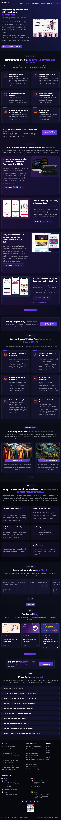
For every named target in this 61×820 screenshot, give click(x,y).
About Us (48, 746)
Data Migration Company (8, 758)
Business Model (48, 749)
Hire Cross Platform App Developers (32, 756)
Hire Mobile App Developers (33, 746)
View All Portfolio (30, 310)
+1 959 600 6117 (37, 786)
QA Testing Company (7, 762)
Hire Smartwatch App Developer (35, 759)
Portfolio (43, 3)
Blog (47, 759)
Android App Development (8, 753)
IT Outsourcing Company (8, 765)
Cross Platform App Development (10, 755)
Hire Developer (35, 3)
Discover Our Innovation (10, 192)
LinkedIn (30, 800)
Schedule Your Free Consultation (48, 324)
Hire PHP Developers (31, 764)
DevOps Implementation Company (10, 767)
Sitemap (57, 817)
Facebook (22, 800)
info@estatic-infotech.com (10, 789)
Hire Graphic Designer (32, 753)
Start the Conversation (46, 663)
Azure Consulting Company (8, 769)
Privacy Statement (48, 817)
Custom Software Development (10, 746)
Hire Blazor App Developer (33, 769)
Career (48, 752)
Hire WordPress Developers (33, 751)
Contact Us (49, 3)
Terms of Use (39, 817)
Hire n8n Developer (31, 766)
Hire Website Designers (32, 762)
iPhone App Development (8, 751)
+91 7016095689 (7, 786)
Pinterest (34, 800)
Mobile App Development (8, 748)
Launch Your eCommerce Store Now (49, 133)
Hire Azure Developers (32, 748)
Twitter (26, 800)
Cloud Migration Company (8, 772)
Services (28, 3)
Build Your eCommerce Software (11, 46)
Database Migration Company (9, 760)
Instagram (38, 800)
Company (22, 3)
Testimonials (49, 755)
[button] (58, 3)
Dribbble (54, 3)
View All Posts (29, 654)
